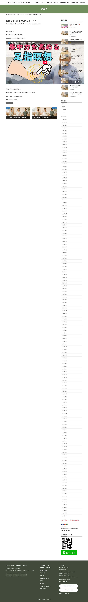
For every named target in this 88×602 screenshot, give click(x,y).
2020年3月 (64, 333)
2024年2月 (64, 202)
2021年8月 (64, 285)
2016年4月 (64, 460)
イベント (64, 104)
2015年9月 (64, 474)
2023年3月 (64, 233)
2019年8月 (64, 352)
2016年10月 (64, 446)
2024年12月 (64, 175)
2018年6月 (64, 391)
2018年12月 (64, 374)
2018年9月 (64, 382)
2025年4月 (64, 164)
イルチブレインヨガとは (45, 567)
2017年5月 (64, 427)
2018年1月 (64, 405)
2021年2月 (64, 302)
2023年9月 (64, 216)
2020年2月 (64, 335)
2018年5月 (64, 394)
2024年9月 (64, 183)
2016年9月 (64, 449)
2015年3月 (64, 490)
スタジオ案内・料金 (44, 565)
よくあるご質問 (43, 570)
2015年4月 (64, 488)
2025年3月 (64, 166)
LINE (23, 575)
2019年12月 (64, 341)
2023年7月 (64, 222)
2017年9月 (64, 416)
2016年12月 (64, 441)
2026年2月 (64, 136)
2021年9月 (64, 283)
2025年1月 (64, 172)
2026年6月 (64, 125)
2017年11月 (64, 410)
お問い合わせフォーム (64, 593)
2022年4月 (64, 263)
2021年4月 (64, 297)
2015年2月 (64, 493)
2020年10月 (64, 313)
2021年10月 (64, 280)
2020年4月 (64, 330)
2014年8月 (64, 510)
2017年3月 (64, 432)
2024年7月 (64, 188)
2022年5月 (64, 261)
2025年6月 (64, 158)
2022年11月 (64, 244)
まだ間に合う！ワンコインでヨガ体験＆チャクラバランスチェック (76, 63)
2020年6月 (64, 324)
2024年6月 (64, 191)
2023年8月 (64, 219)
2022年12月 (64, 241)
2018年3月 (64, 399)
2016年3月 (64, 463)
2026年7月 (64, 122)
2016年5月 (64, 457)
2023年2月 (64, 236)
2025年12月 (64, 141)
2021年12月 (64, 274)
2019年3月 (64, 366)
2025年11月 (64, 144)
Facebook (16, 575)
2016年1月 (64, 468)
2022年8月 (64, 252)
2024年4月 (64, 197)
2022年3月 (64, 266)
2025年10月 (64, 147)
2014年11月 (64, 502)
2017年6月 (64, 424)
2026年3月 (64, 133)
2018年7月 (64, 388)
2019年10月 (64, 346)
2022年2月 (64, 269)
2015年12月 (64, 471)
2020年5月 (64, 327)
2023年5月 (64, 227)
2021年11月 (64, 277)
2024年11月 (64, 177)
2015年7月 (64, 479)
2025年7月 (64, 155)
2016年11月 (64, 443)
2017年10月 (64, 413)
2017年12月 (64, 407)
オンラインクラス (69, 590)
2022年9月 (64, 249)
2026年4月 (64, 130)
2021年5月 (64, 294)
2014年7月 (64, 513)
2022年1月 (64, 272)
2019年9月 (64, 349)
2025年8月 (64, 152)
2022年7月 (64, 255)
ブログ (14, 102)
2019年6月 (64, 358)
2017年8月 (64, 418)
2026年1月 (64, 139)
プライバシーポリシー (45, 586)
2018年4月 (64, 396)
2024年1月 (64, 205)
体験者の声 (42, 573)
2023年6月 (64, 224)
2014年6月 (64, 515)
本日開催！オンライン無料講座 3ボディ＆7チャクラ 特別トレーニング (76, 72)
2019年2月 (64, 369)
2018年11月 (64, 377)
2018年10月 (64, 380)
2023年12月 (64, 208)
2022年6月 (64, 258)
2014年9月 (64, 507)
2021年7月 (64, 288)
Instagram (9, 575)
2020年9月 (64, 316)
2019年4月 (64, 363)
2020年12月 (64, 308)
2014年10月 (64, 504)
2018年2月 (64, 402)
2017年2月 (64, 435)
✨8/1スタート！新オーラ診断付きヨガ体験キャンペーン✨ (76, 41)
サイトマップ (43, 588)
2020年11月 (64, 310)
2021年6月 (64, 291)
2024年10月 (64, 180)
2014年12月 (64, 499)
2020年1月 (64, 338)
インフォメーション (44, 578)
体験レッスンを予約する (69, 586)
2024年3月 (64, 200)
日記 (64, 112)
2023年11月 (64, 211)
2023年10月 (64, 213)
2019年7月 (64, 355)
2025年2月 (64, 169)
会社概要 (42, 583)
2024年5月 (64, 194)
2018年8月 (64, 385)
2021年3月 (64, 299)
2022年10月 (64, 247)
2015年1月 (64, 496)
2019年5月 (64, 360)
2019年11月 (64, 344)
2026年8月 (64, 119)
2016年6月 (64, 455)
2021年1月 (64, 305)
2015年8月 (64, 477)
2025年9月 (64, 150)
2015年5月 (64, 485)
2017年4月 (64, 430)
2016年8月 (64, 452)
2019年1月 (64, 371)
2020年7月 (64, 321)
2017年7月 (64, 421)
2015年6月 (64, 482)
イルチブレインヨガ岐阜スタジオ (70, 520)
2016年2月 (64, 466)
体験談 (64, 109)
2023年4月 (64, 230)
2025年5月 (64, 161)
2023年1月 (64, 238)
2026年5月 (64, 128)
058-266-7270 (63, 582)
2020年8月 (64, 319)
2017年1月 (64, 438)
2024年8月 (64, 186)
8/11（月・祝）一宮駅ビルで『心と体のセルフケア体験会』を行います (76, 33)
